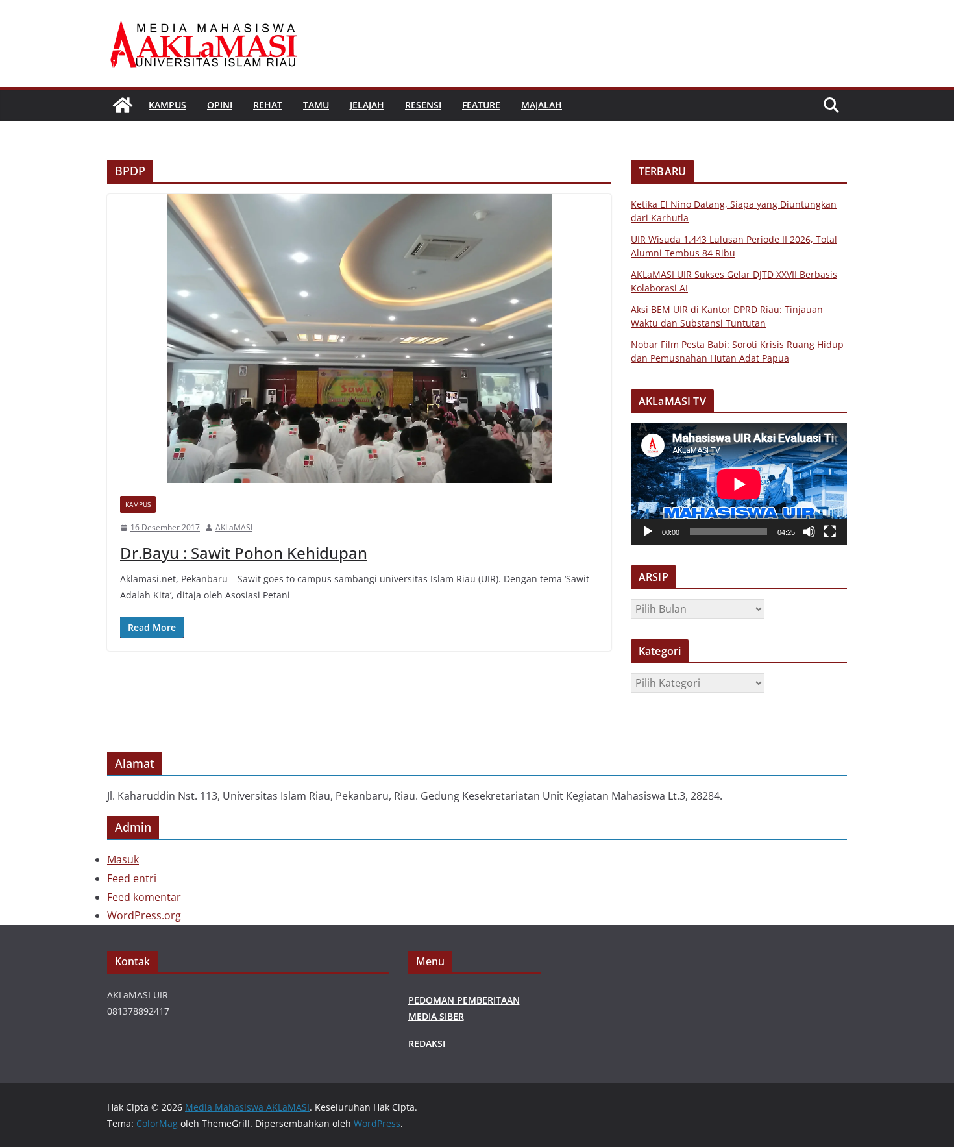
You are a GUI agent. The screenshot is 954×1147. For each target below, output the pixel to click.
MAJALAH (541, 105)
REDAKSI (426, 1043)
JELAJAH (367, 105)
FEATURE (481, 105)
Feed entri (131, 878)
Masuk (123, 859)
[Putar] (647, 531)
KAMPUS (167, 105)
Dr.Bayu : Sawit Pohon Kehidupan (243, 552)
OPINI (219, 105)
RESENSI (423, 105)
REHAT (267, 105)
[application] (739, 484)
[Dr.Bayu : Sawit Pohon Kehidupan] (359, 338)
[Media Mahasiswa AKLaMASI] (122, 105)
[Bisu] (809, 531)
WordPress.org (144, 915)
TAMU (316, 105)
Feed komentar (144, 897)
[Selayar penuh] (830, 531)
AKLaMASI (233, 527)
